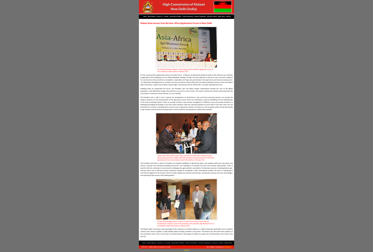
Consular (166, 16)
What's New (221, 16)
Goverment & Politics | (179, 243)
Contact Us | (161, 243)
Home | (144, 243)
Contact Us (159, 16)
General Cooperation (200, 16)
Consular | (168, 243)
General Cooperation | (205, 243)
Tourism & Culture (212, 16)
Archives (228, 16)
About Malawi (151, 16)
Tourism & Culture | (218, 243)
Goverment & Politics (175, 16)
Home (145, 16)
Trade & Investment (187, 16)
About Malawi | (152, 243)
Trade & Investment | (192, 243)
